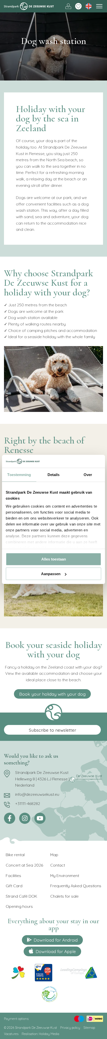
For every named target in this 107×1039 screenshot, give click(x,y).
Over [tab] (88, 475)
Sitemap (89, 1028)
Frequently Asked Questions (75, 885)
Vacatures (11, 1034)
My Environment (64, 875)
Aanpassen (50, 574)
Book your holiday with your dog (52, 694)
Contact (57, 865)
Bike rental (15, 854)
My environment (68, 6)
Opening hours (19, 906)
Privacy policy (70, 1028)
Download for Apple (56, 951)
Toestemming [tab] (19, 475)
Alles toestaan (53, 559)
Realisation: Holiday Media (40, 1034)
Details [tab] (54, 475)
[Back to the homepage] (29, 6)
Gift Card (14, 885)
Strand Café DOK (21, 896)
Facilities (13, 875)
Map (54, 854)
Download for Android (56, 940)
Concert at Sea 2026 (24, 865)
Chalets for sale (64, 896)
